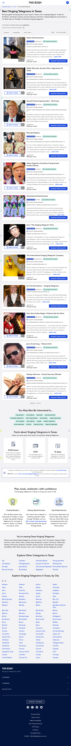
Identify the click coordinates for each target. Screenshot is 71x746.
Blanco (55, 610)
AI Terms (35, 730)
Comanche (40, 646)
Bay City (56, 599)
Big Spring (39, 610)
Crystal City (23, 657)
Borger (38, 613)
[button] (35, 677)
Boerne (4, 613)
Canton (4, 631)
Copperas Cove (7, 652)
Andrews (39, 590)
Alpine (38, 587)
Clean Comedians (19, 424)
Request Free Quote (58, 61)
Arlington (56, 593)
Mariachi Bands (41, 561)
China (21, 640)
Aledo (55, 584)
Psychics (28, 424)
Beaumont (22, 602)
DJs (3, 561)
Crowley (56, 654)
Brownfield (23, 619)
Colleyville (5, 646)
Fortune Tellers (38, 424)
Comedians (6, 563)
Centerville (39, 637)
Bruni (4, 622)
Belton (38, 605)
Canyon (21, 631)
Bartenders (23, 569)
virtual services (62, 470)
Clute (21, 643)
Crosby (38, 654)
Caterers (22, 561)
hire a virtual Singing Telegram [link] (29, 474)
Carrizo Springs (58, 631)
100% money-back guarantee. (36, 521)
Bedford (39, 602)
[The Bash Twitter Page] (41, 707)
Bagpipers (39, 569)
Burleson (56, 625)
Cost (54, 652)
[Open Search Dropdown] (67, 2)
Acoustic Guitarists (42, 563)
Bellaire (4, 605)
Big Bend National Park (59, 606)
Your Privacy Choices (35, 723)
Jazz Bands (23, 566)
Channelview (57, 637)
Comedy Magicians (55, 418)
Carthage (22, 634)
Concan (21, 649)
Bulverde (22, 625)
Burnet (4, 628)
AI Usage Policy (35, 733)
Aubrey (21, 596)
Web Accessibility (35, 720)
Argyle (38, 593)
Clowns (39, 421)
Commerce (6, 649)
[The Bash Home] (35, 3)
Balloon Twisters (50, 415)
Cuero (38, 657)
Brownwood (57, 619)
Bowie (55, 613)
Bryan (21, 622)
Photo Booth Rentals (60, 566)
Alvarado (56, 587)
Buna (38, 625)
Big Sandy (22, 610)
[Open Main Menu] (3, 2)
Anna (4, 593)
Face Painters (30, 415)
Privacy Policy (35, 714)
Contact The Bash (35, 702)
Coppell (55, 649)
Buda (38, 622)
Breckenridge (24, 616)
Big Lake (5, 610)
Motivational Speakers (44, 566)
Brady (4, 616)
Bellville (21, 605)
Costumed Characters (16, 418)
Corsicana (39, 652)
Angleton (56, 590)
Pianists (55, 569)
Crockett (22, 654)
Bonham (22, 613)
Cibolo (38, 640)
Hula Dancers (30, 421)
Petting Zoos (57, 563)
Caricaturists (20, 415)
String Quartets (58, 561)
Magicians (40, 415)
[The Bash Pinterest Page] (37, 707)
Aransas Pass (24, 593)
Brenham (39, 616)
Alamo (38, 584)
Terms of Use (35, 717)
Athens (4, 596)
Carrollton (5, 634)
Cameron (39, 628)
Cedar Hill (56, 634)
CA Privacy (35, 727)
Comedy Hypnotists (49, 421)
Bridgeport (57, 616)
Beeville (55, 602)
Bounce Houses (7, 569)
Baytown (5, 602)
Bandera (22, 599)
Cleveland (5, 643)
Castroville (39, 634)
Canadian (56, 628)
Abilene (4, 584)
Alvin (3, 590)
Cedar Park (6, 637)
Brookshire (6, 619)
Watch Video (13, 93)
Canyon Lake (40, 631)
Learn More (57, 57)
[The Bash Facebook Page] (32, 707)
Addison (22, 584)
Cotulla (4, 654)
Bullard (4, 625)
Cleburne (56, 640)
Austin (38, 596)
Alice (3, 587)
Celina (21, 637)
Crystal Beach (7, 657)
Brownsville (40, 619)
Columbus (22, 646)
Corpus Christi (24, 652)
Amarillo (22, 590)
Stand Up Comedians (51, 424)
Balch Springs (7, 599)
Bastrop (38, 599)
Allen (20, 587)
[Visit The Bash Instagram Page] (28, 707)
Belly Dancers (20, 421)
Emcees (5, 566)
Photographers (24, 563)
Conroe (38, 649)
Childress (5, 640)
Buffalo (55, 622)
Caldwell (22, 628)
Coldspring (40, 643)
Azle (54, 596)
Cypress (55, 657)
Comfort (56, 646)
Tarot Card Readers (31, 418)
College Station (58, 643)
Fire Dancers (43, 418)
